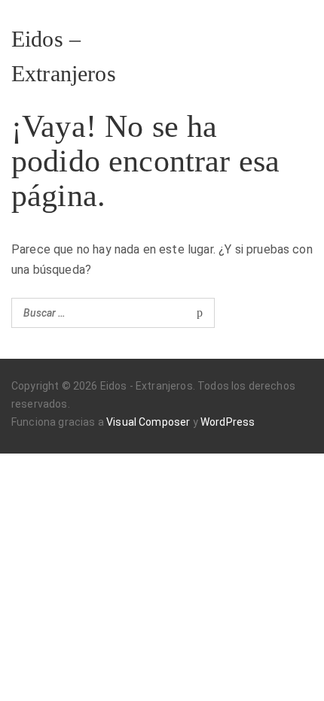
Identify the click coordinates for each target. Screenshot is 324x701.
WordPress (227, 422)
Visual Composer (148, 422)
